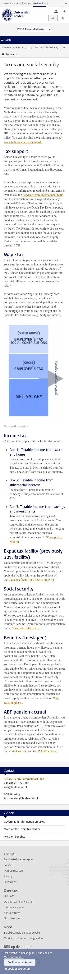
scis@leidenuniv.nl (15, 787)
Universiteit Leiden (11, 3)
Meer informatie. (14, 957)
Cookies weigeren (19, 969)
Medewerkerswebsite (12, 47)
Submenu (11, 54)
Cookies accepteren (20, 962)
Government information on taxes (24, 822)
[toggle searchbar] (64, 11)
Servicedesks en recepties (19, 859)
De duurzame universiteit (18, 901)
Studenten (26, 3)
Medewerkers (39, 3)
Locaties (8, 865)
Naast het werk (13, 918)
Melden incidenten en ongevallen (23, 938)
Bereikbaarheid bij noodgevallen (22, 933)
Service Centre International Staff (43, 195)
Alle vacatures (12, 913)
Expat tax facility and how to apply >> (31, 579)
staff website (19, 751)
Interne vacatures (14, 907)
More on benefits (14, 836)
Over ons (9, 896)
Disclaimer (10, 882)
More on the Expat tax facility (22, 829)
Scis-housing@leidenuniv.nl (21, 798)
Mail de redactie (13, 871)
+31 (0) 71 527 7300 (16, 783)
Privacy (8, 876)
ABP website (48, 751)
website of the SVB (27, 628)
